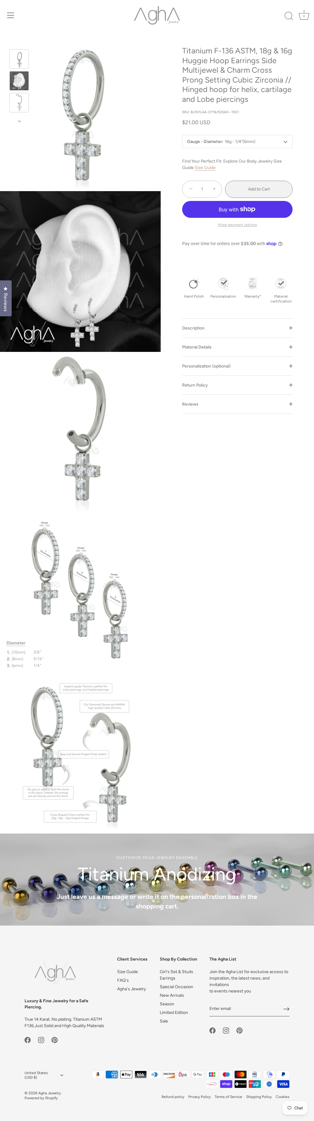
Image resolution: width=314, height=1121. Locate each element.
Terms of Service (228, 1097)
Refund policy (173, 1097)
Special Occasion (176, 986)
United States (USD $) (36, 1075)
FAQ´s (123, 980)
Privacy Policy (199, 1097)
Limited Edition (174, 1012)
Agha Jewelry (49, 1093)
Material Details (197, 347)
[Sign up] (286, 1009)
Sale (164, 1021)
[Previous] (19, 40)
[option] (19, 60)
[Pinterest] (55, 1039)
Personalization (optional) (206, 366)
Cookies (282, 1097)
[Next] (19, 121)
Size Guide (205, 167)
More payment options (237, 224)
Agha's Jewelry (131, 989)
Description (193, 328)
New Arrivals (172, 995)
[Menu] (10, 15)
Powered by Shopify (41, 1098)
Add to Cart (259, 189)
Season (167, 1004)
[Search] (289, 16)
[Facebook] (28, 1039)
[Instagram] (41, 1039)
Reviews (190, 404)
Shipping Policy (259, 1097)
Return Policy (195, 385)
